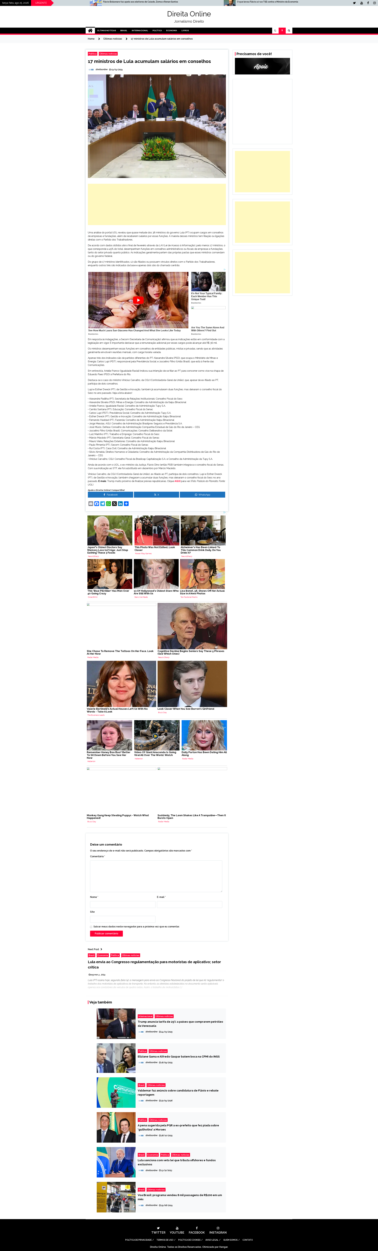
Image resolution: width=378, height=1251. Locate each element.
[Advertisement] (157, 204)
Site (92, 911)
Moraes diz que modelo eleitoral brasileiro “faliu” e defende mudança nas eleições (297, 2)
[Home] (90, 31)
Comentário (97, 856)
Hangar (223, 1247)
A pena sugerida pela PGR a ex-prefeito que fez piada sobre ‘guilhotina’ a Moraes (178, 1127)
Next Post (93, 949)
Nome (94, 897)
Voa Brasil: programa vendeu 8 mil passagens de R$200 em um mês (180, 1197)
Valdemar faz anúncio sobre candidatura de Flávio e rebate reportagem (178, 1092)
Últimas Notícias (106, 30)
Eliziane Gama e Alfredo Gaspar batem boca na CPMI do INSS (179, 1056)
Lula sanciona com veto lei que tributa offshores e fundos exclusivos (177, 1162)
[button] (275, 31)
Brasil (123, 30)
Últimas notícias (108, 53)
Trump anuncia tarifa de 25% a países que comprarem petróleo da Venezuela (180, 1023)
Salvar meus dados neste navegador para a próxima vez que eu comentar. (136, 926)
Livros (185, 30)
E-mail (161, 897)
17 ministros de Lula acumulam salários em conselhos (149, 61)
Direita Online (189, 14)
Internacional (140, 30)
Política (157, 30)
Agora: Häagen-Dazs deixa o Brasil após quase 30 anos (149, 2)
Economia (171, 30)
